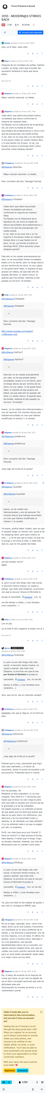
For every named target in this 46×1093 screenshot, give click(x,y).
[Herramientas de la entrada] (42, 53)
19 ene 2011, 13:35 (29, 859)
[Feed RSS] (34, 24)
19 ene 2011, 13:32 (29, 787)
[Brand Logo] (6, 6)
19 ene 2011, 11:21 (28, 433)
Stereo (7, 43)
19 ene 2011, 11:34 (30, 579)
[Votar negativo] (37, 53)
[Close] (41, 1012)
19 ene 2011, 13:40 (31, 920)
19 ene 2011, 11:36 (18, 651)
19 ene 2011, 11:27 (28, 558)
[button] (3, 1089)
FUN (6, 295)
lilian (7, 61)
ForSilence (9, 195)
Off (3, 25)
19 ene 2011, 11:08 (31, 163)
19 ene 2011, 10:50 (29, 93)
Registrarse (10, 1070)
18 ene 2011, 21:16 (25, 61)
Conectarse (22, 1070)
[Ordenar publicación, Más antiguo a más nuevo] (5, 32)
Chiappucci (9, 163)
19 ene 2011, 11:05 (29, 111)
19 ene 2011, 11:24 (30, 483)
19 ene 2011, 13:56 (29, 971)
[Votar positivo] (28, 53)
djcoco (7, 648)
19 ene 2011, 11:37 (30, 709)
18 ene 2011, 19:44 (27, 43)
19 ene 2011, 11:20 (29, 348)
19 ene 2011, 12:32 (31, 730)
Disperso (8, 93)
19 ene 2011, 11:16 (30, 195)
